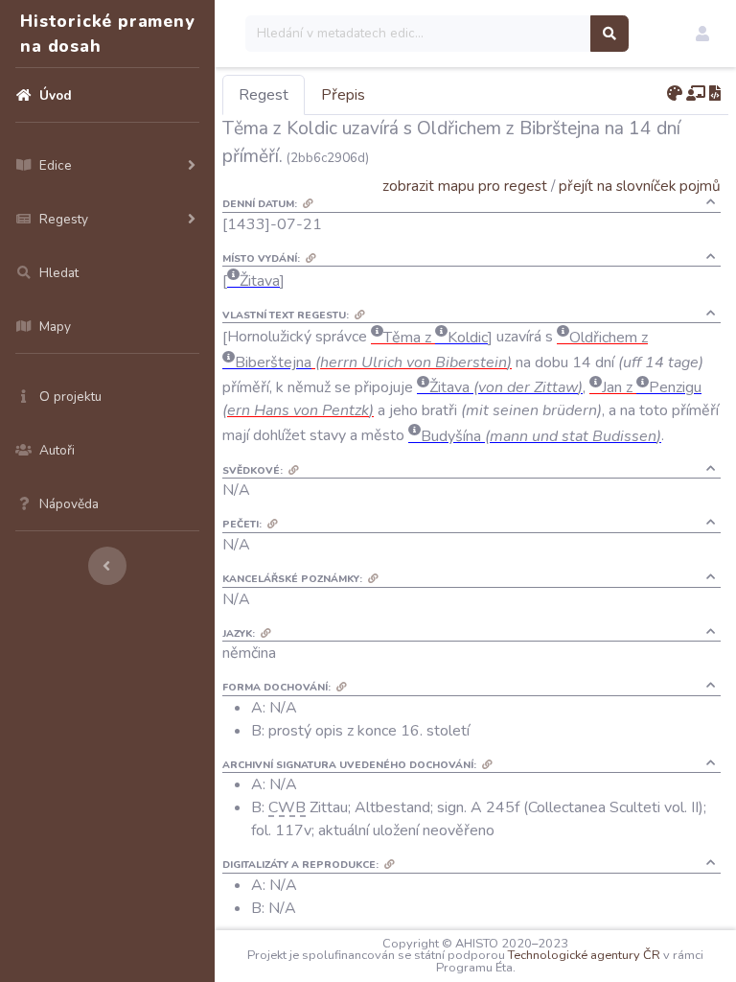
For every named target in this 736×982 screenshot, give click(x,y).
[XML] (715, 94)
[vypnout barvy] (674, 94)
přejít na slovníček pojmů (640, 185)
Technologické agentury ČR (584, 955)
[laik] (695, 94)
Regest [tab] (263, 94)
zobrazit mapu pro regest (464, 185)
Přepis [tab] (343, 94)
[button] (702, 33)
